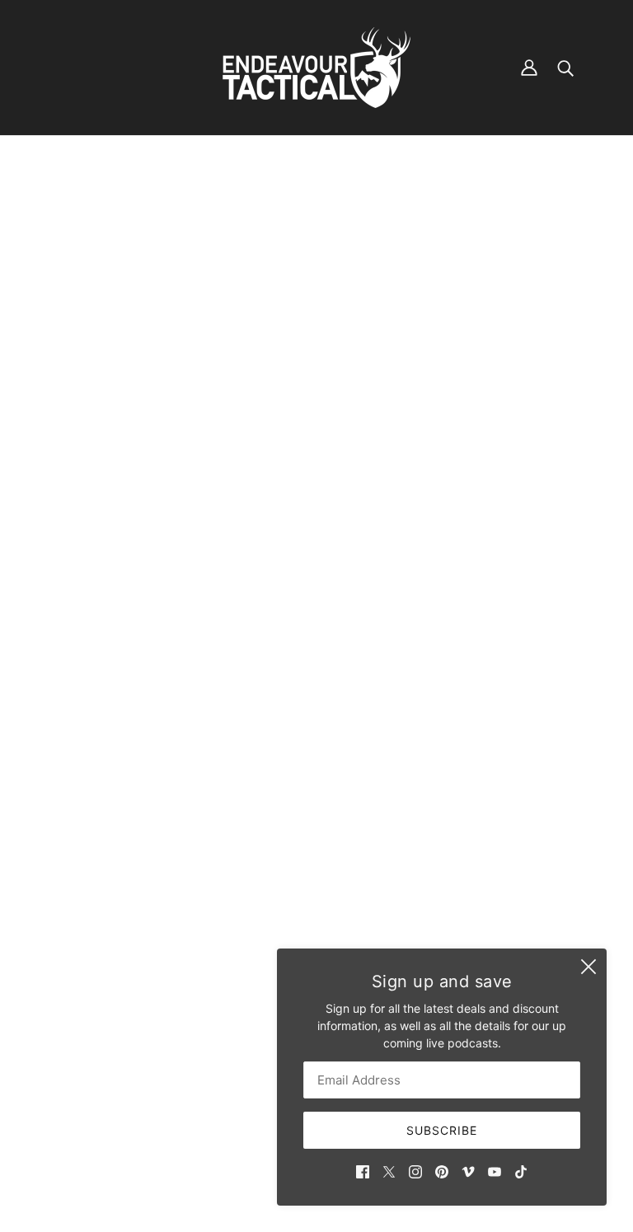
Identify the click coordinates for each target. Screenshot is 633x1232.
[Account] (529, 67)
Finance (258, 975)
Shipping (261, 993)
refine (223, 212)
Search (256, 958)
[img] (362, 1170)
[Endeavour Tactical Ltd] (316, 67)
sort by (153, 212)
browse (79, 212)
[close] (588, 966)
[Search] (565, 68)
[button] (544, 211)
